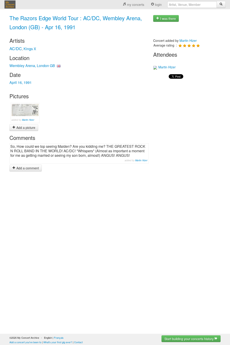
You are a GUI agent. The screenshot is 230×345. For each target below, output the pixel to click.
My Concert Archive (10, 4)
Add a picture (25, 127)
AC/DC (15, 48)
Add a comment (27, 168)
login (158, 4)
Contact (78, 342)
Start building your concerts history (189, 338)
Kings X (30, 48)
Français (59, 337)
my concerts (135, 4)
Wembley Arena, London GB (32, 65)
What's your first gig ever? (57, 342)
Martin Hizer (28, 119)
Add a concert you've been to (25, 342)
